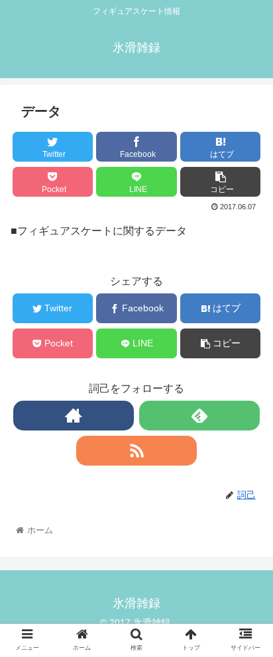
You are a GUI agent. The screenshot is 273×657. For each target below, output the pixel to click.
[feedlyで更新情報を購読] (199, 415)
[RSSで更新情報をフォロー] (136, 451)
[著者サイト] (73, 415)
